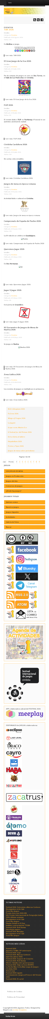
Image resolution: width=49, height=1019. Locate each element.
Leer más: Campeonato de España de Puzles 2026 (24, 243)
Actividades (10, 517)
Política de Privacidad (15, 997)
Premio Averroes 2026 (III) (16, 913)
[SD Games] (14, 762)
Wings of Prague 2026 (16, 418)
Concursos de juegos (14, 486)
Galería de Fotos (12, 522)
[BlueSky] (22, 568)
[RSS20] (22, 595)
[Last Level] (14, 738)
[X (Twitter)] (22, 576)
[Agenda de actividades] (24, 642)
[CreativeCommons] (22, 539)
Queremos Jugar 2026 (14, 249)
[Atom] (22, 604)
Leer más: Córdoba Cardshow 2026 (19, 178)
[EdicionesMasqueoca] (14, 863)
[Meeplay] (24, 714)
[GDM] (14, 778)
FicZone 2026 (13, 414)
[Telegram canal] (22, 585)
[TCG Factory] (14, 786)
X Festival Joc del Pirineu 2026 (20, 432)
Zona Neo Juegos (12, 911)
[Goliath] (14, 848)
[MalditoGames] (14, 840)
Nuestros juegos (12, 507)
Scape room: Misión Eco (17, 427)
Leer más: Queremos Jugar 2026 (18, 284)
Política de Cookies (14, 991)
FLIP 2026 (8, 105)
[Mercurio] (14, 888)
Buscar (9, 527)
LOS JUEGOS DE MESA (14, 471)
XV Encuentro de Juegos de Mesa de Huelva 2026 (21, 328)
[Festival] (23, 683)
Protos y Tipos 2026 (16, 446)
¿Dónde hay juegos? (13, 491)
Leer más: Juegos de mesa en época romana (22, 215)
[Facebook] (22, 550)
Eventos (14, 35)
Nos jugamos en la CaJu (15, 909)
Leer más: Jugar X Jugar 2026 (16, 322)
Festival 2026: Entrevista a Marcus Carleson (23, 907)
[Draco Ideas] (14, 745)
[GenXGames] (14, 872)
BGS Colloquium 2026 (16, 409)
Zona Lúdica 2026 (12, 374)
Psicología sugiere (13, 929)
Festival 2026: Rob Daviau (16, 927)
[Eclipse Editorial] (14, 730)
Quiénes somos (12, 502)
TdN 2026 (9, 29)
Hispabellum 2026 (15, 441)
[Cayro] (14, 754)
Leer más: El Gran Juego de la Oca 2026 (20, 99)
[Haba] (14, 770)
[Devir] (14, 833)
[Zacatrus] (24, 797)
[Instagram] (22, 559)
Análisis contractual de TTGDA (18, 925)
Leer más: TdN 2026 (13, 55)
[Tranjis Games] (14, 817)
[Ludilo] (14, 855)
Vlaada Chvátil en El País (15, 923)
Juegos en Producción (14, 476)
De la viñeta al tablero (16, 437)
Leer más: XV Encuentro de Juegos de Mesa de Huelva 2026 (23, 368)
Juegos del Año (12, 481)
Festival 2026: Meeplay (15, 931)
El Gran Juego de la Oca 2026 (17, 61)
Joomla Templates (20, 1010)
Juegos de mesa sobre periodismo (21, 451)
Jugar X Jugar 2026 (12, 290)
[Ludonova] (14, 880)
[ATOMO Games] (16, 826)
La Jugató (11, 423)
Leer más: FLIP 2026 (13, 139)
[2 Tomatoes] (14, 809)
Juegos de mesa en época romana (20, 184)
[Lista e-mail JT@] (22, 614)
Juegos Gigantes (12, 512)
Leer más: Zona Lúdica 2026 (16, 400)
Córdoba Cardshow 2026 (15, 144)
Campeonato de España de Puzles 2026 (22, 221)
